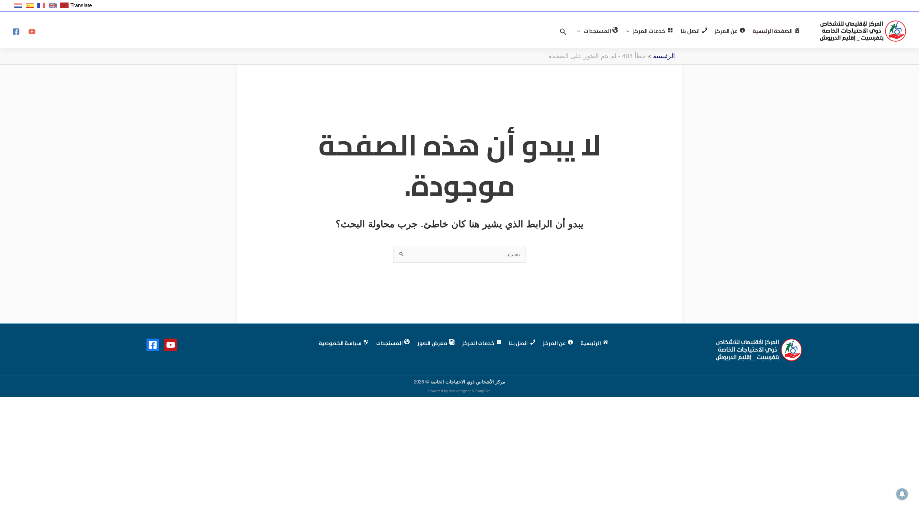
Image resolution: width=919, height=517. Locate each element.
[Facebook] (16, 31)
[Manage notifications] (902, 494)
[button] (629, 31)
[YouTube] (32, 31)
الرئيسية (664, 56)
